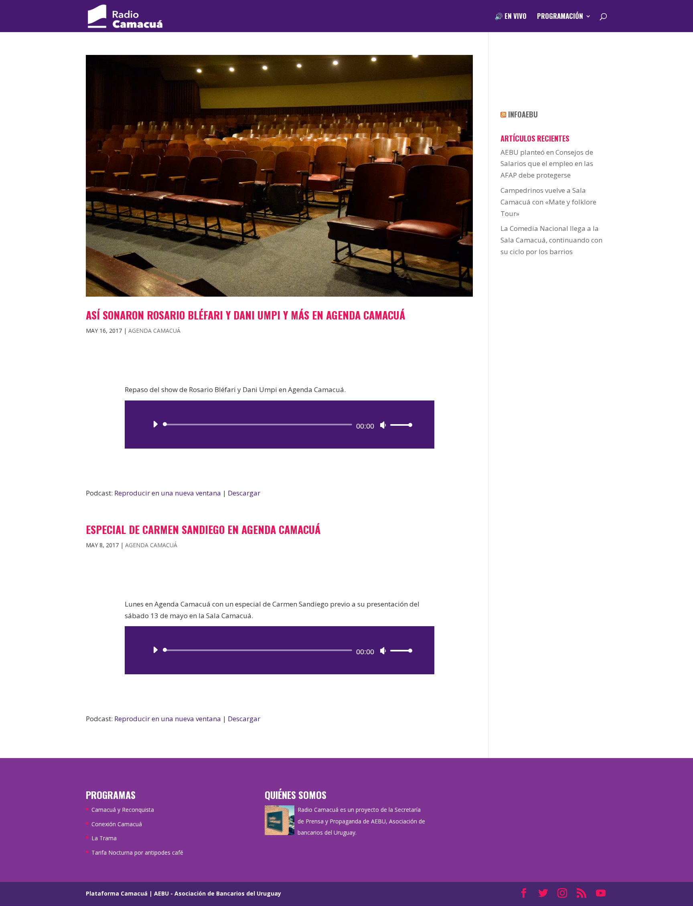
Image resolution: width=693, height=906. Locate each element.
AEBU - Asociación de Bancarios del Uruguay (217, 893)
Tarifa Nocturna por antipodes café (137, 852)
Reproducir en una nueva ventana (167, 492)
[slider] (399, 425)
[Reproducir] (155, 424)
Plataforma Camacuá (117, 893)
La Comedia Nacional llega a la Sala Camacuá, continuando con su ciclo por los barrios (551, 240)
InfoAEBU (523, 114)
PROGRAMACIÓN (560, 17)
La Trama (104, 838)
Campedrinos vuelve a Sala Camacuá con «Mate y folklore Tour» (548, 202)
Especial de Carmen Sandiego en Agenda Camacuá (203, 529)
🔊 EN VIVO (510, 17)
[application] (279, 425)
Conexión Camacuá (116, 824)
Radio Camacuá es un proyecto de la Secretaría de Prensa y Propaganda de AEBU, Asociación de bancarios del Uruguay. (361, 821)
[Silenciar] (383, 425)
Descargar (244, 492)
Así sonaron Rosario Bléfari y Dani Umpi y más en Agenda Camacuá (245, 315)
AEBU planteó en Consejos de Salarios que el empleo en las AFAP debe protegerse (546, 164)
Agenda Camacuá (154, 330)
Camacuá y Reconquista (122, 809)
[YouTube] (601, 894)
